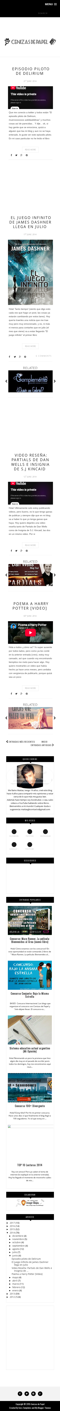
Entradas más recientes (22, 741)
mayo (15, 1277)
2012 (12, 1296)
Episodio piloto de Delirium (31, 71)
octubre (16, 1242)
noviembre (18, 1239)
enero (15, 1290)
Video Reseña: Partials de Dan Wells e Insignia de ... (32, 1269)
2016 (12, 1226)
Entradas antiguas (41, 745)
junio (15, 1255)
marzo (15, 1283)
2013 (12, 1293)
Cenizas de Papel (37, 1404)
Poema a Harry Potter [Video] (30, 606)
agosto (15, 1248)
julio (14, 1252)
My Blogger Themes (43, 1407)
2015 (12, 1229)
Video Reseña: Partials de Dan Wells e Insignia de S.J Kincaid (30, 462)
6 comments (44, 356)
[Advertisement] (30, 186)
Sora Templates (25, 1407)
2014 (12, 1232)
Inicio (44, 741)
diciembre (17, 1235)
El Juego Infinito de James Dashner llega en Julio (30, 222)
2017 (12, 1222)
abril (14, 1280)
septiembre (18, 1245)
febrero (16, 1287)
